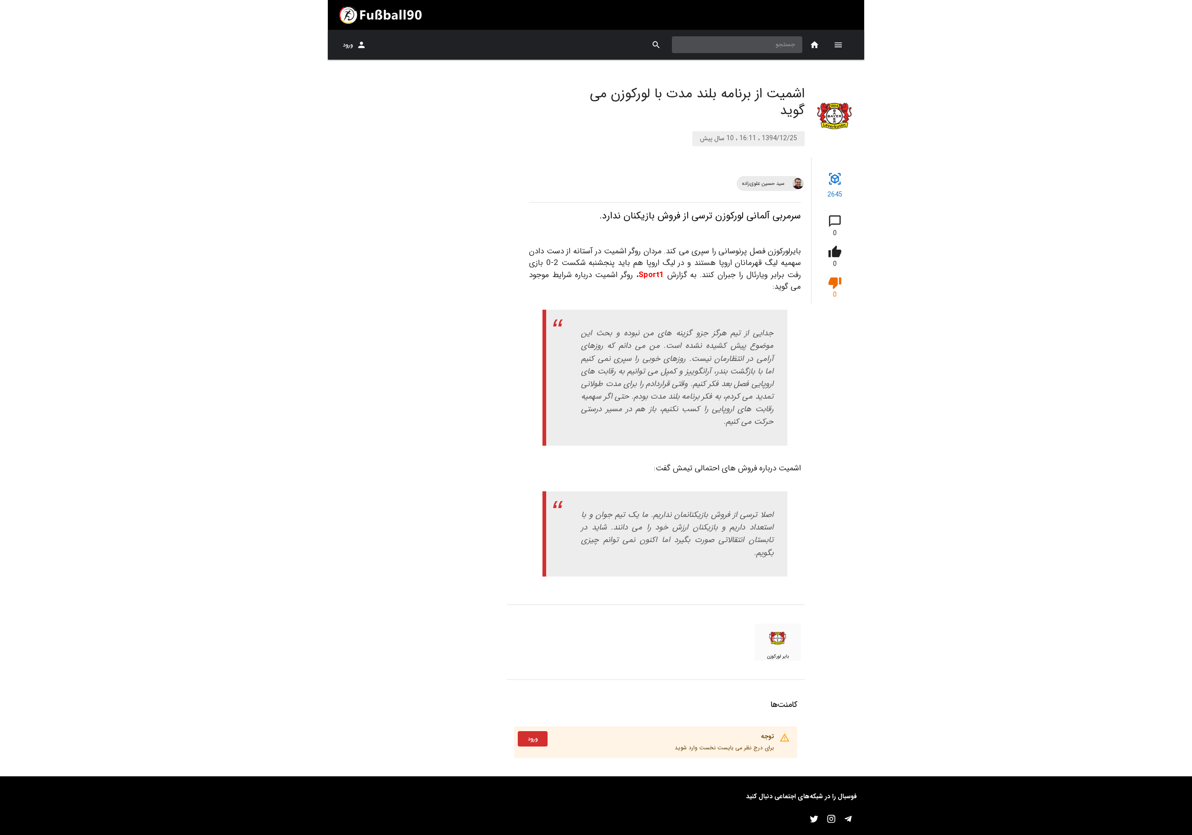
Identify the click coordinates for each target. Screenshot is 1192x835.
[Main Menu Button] (838, 45)
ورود (348, 45)
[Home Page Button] (814, 45)
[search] (656, 45)
